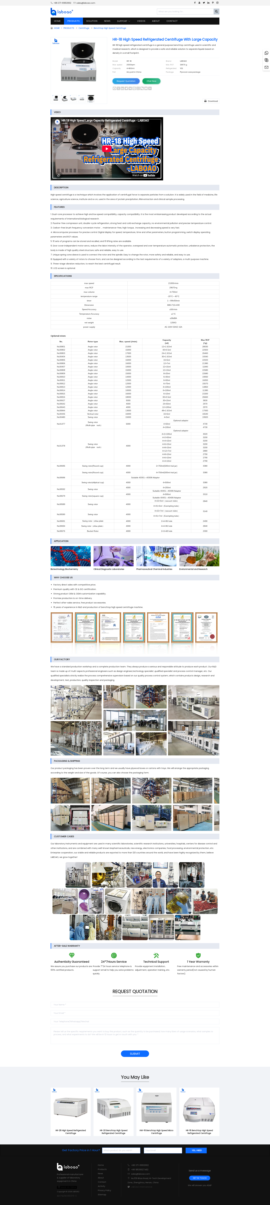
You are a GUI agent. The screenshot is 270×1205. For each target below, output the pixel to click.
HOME (57, 21)
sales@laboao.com (85, 3)
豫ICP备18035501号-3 (66, 1195)
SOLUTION (91, 21)
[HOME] (61, 11)
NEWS (107, 21)
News (100, 1173)
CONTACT (172, 21)
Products (102, 1169)
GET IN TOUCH (200, 1178)
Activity (101, 1186)
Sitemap (102, 1194)
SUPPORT (123, 21)
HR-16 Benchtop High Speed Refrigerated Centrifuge (199, 1132)
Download (211, 101)
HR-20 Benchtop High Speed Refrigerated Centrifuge (113, 1132)
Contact (102, 1182)
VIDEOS (141, 21)
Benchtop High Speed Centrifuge (110, 28)
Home (101, 1165)
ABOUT (156, 21)
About (101, 1177)
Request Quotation (126, 81)
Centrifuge (84, 28)
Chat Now (151, 81)
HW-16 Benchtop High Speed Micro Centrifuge (156, 1132)
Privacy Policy (104, 1190)
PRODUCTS (73, 21)
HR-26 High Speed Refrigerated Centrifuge (71, 1132)
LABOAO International (141, 1186)
